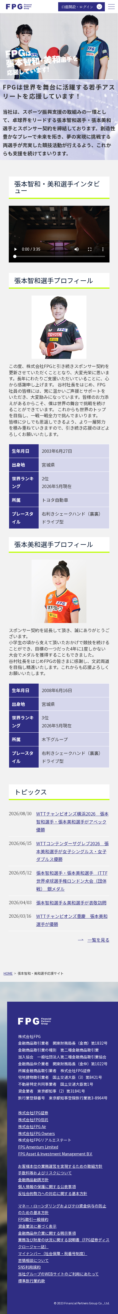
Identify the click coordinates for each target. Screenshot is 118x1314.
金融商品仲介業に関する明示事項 (47, 1233)
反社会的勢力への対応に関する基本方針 (52, 1193)
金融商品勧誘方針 (33, 1179)
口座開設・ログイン (77, 6)
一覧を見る (98, 939)
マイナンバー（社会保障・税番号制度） (52, 1253)
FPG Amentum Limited (38, 1147)
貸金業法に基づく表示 (37, 1226)
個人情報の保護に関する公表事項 (47, 1186)
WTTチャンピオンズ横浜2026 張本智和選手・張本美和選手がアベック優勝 (72, 821)
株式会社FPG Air (32, 1126)
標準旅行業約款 (31, 1280)
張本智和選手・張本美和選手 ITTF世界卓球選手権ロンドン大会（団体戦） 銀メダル (72, 880)
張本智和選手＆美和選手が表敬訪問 (71, 902)
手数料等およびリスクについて (45, 1172)
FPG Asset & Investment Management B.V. (55, 1153)
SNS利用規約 (29, 1267)
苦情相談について (33, 1260)
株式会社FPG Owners (36, 1133)
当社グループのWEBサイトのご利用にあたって (58, 1274)
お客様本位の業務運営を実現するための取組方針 (60, 1166)
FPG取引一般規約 (33, 1219)
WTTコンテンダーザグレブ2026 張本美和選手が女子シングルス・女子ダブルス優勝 (72, 851)
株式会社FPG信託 (33, 1119)
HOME (8, 973)
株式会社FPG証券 (33, 1112)
